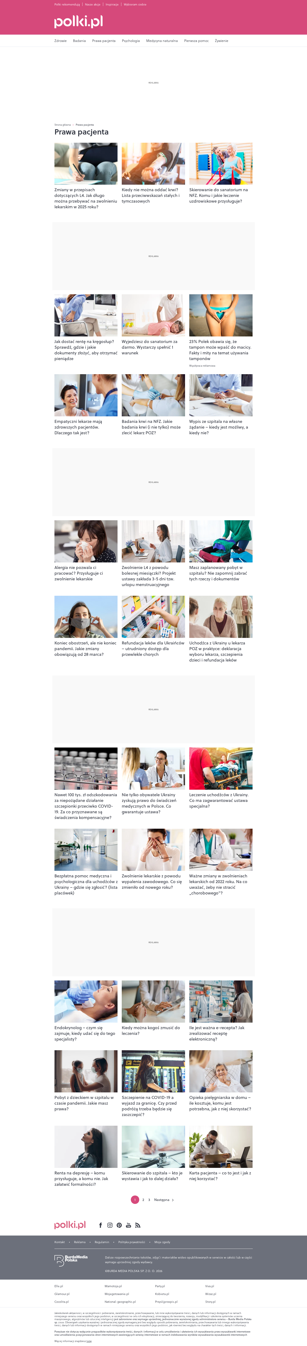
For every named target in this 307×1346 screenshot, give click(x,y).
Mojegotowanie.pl (117, 1294)
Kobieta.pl (162, 1294)
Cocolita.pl (61, 1302)
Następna (161, 1199)
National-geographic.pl (120, 1302)
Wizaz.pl (210, 1294)
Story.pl (210, 1302)
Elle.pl (58, 1286)
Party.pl (160, 1286)
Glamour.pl (62, 1294)
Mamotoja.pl (113, 1286)
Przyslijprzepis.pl (166, 1302)
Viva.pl (209, 1286)
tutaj (89, 1341)
